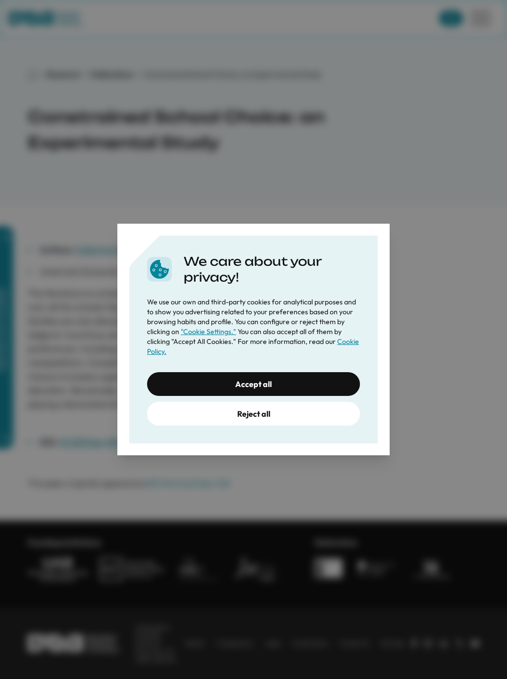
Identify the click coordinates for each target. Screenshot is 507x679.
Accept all (253, 384)
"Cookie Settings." (208, 331)
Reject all (253, 414)
